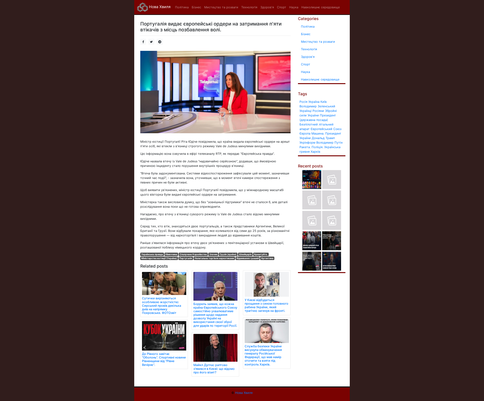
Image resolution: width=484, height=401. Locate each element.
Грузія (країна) (228, 254)
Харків (315, 151)
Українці (305, 111)
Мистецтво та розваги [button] (221, 7)
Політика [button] (182, 7)
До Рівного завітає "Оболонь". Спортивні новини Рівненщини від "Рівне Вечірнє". (164, 359)
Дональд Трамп (323, 138)
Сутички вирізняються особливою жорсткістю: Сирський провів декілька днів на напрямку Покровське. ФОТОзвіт (161, 305)
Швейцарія (245, 254)
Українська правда (152, 254)
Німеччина (171, 254)
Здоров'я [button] (267, 7)
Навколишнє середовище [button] (320, 7)
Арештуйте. (261, 254)
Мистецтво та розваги (318, 41)
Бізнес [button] (196, 7)
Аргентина (267, 258)
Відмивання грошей (248, 258)
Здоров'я (308, 57)
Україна (314, 102)
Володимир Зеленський (317, 106)
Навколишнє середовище (320, 79)
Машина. (317, 133)
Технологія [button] (249, 7)
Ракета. (305, 147)
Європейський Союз (326, 129)
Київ (323, 102)
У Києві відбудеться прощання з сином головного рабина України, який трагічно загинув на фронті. (266, 305)
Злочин (213, 254)
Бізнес (305, 34)
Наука (305, 72)
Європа (304, 133)
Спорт (305, 64)
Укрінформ (307, 142)
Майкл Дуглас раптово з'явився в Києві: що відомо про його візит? (214, 368)
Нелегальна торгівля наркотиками (214, 258)
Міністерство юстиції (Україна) (159, 258)
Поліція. (317, 147)
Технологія (309, 49)
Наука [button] (293, 7)
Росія (303, 102)
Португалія (185, 258)
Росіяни (318, 111)
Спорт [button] (281, 7)
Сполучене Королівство (193, 254)
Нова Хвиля (159, 7)
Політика (308, 26)
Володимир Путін (329, 142)
